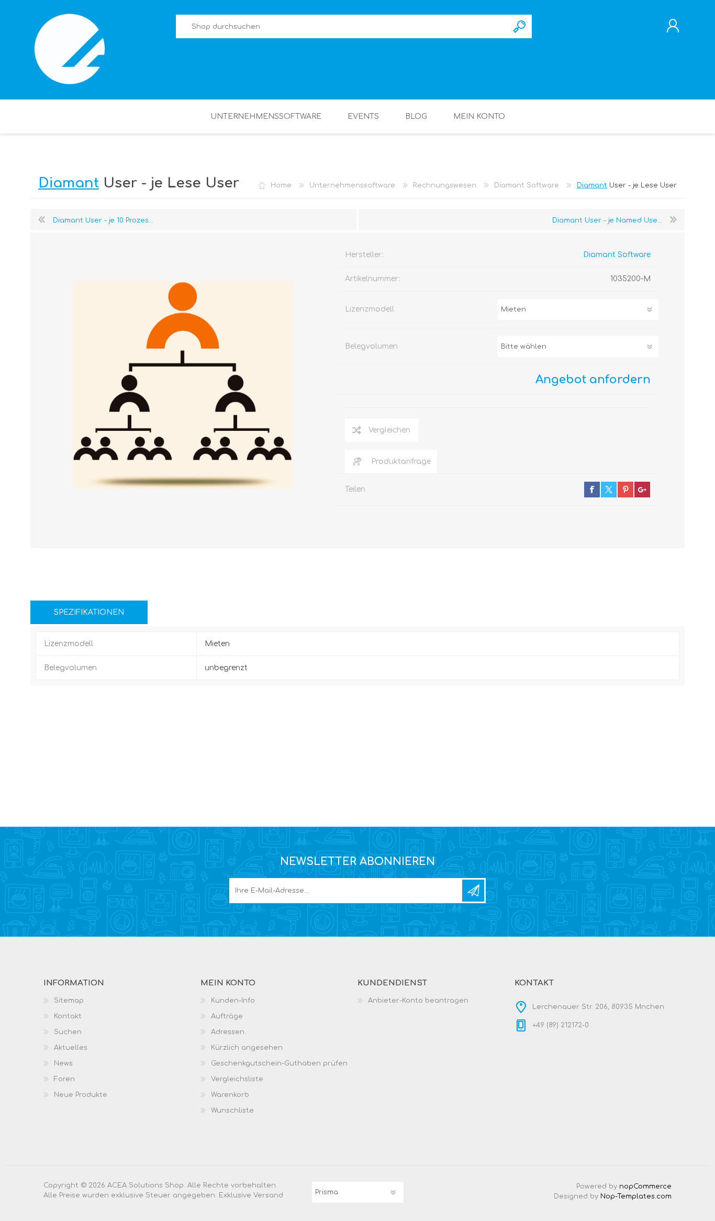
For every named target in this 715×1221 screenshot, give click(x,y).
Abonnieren (473, 891)
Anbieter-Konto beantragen (418, 1000)
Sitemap (69, 1000)
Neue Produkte (80, 1094)
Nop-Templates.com (636, 1196)
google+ (642, 489)
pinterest (625, 489)
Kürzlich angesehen (247, 1047)
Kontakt (68, 1016)
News (63, 1063)
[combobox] (341, 26)
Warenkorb (230, 1094)
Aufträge (227, 1016)
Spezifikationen (89, 612)
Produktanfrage (401, 461)
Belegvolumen (371, 346)
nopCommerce (645, 1186)
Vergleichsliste (237, 1079)
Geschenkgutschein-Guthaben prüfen (279, 1063)
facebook (592, 489)
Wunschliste (232, 1110)
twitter (609, 489)
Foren (64, 1079)
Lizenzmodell (369, 309)
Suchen (520, 26)
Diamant (592, 185)
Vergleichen (389, 430)
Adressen (227, 1032)
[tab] (89, 612)
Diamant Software (617, 255)
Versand (268, 1195)
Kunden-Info (233, 1000)
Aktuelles (70, 1047)
